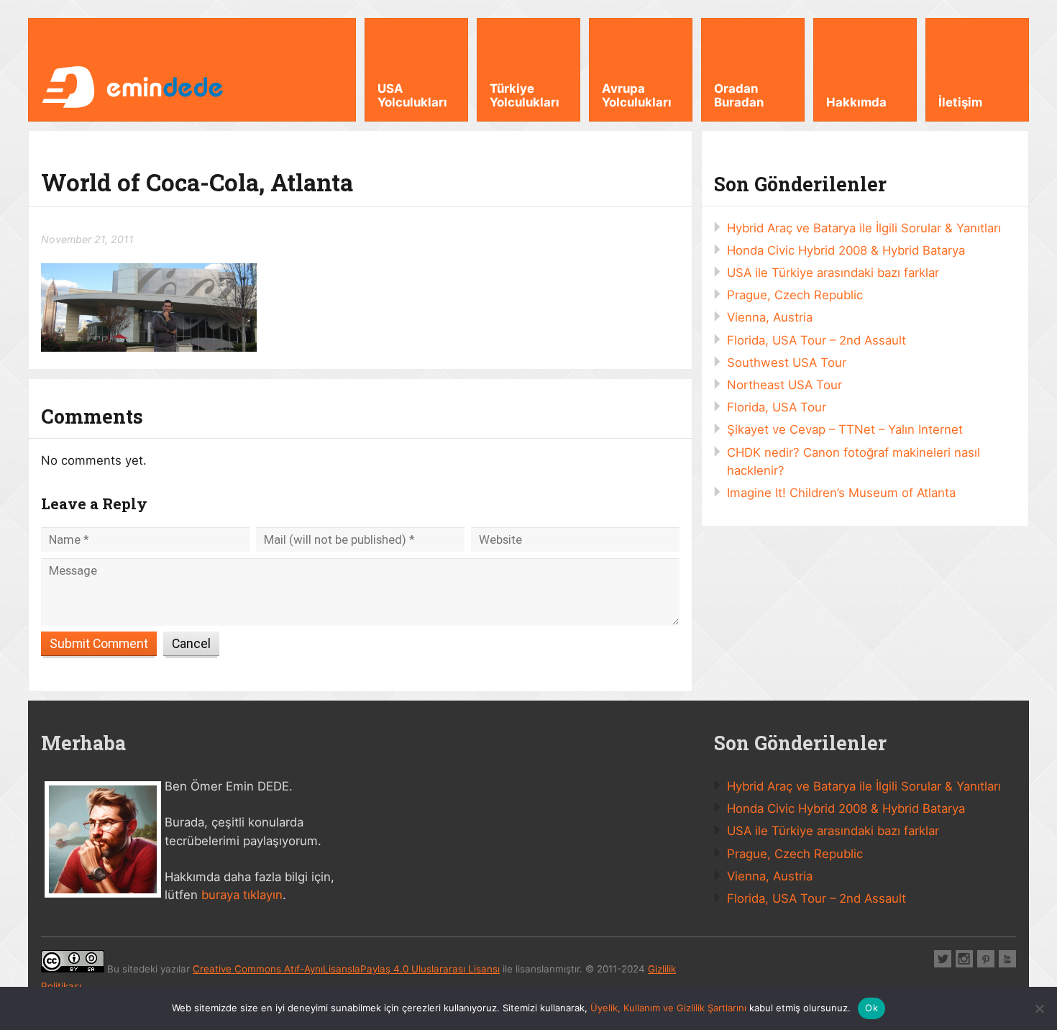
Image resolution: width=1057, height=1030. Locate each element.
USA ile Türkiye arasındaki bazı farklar (833, 272)
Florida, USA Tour (776, 407)
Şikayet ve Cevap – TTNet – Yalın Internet (845, 429)
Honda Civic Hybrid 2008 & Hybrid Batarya (846, 250)
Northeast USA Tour (784, 385)
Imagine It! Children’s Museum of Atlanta (841, 493)
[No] (1039, 1008)
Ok (871, 1007)
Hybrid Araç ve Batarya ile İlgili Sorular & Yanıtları (864, 228)
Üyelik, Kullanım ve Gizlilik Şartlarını (668, 1007)
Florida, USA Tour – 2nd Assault (816, 340)
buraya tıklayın (242, 895)
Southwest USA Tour (786, 362)
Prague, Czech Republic (795, 295)
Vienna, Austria (770, 317)
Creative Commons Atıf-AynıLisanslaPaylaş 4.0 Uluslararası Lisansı (346, 969)
